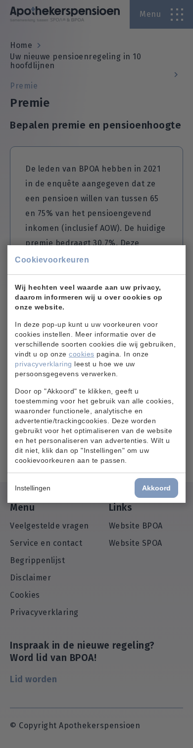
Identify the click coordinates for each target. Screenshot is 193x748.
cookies (82, 354)
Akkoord (156, 488)
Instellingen (32, 488)
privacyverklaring (43, 364)
